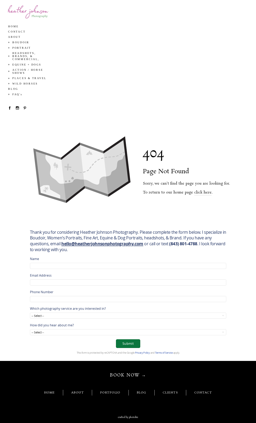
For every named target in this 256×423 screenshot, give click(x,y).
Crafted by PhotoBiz (128, 417)
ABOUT (77, 393)
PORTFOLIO (110, 393)
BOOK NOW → (128, 375)
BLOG (141, 393)
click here (203, 192)
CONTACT (203, 393)
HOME (49, 393)
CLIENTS (170, 393)
